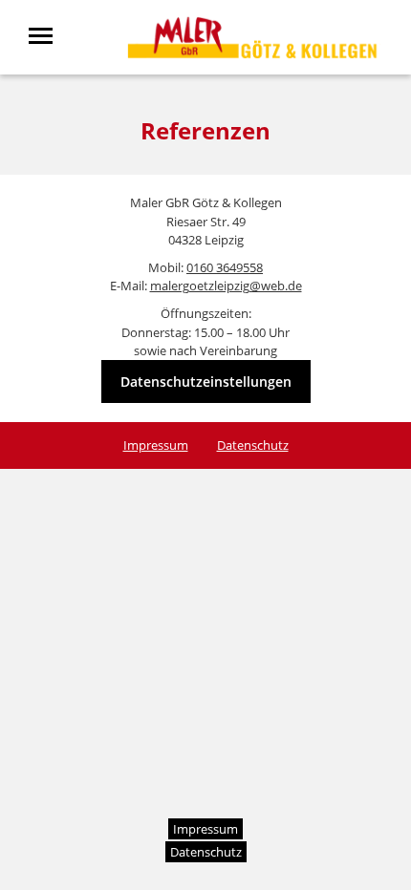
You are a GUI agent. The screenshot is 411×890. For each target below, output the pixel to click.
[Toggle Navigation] (46, 36)
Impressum (155, 445)
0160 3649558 (224, 267)
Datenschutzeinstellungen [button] (206, 381)
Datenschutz (253, 445)
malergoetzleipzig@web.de (226, 285)
